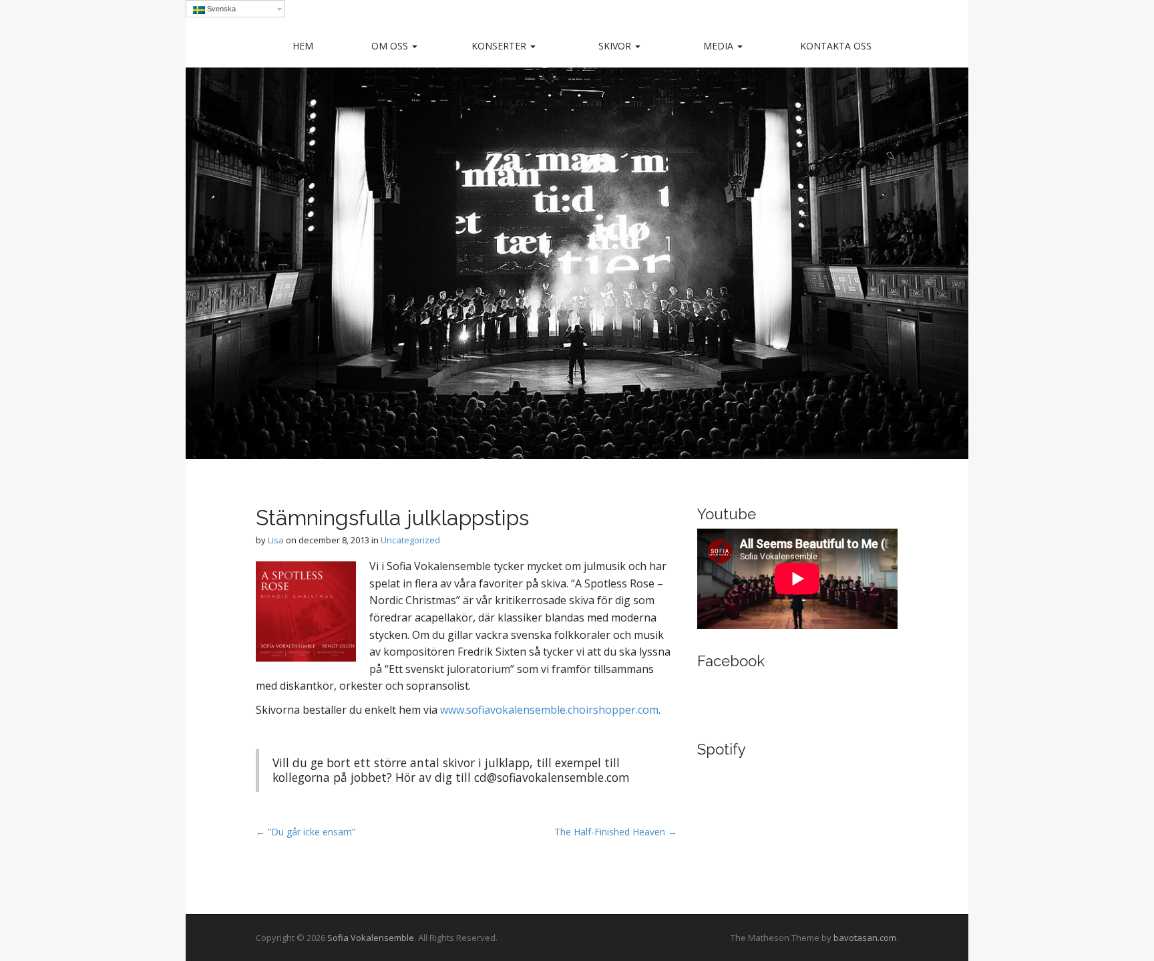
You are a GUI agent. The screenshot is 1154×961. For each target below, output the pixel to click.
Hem (303, 45)
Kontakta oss (836, 45)
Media (719, 45)
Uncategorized (410, 540)
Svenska (220, 9)
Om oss (391, 45)
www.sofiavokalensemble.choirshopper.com (549, 709)
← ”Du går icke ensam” (305, 831)
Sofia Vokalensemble (370, 938)
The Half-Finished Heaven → (615, 831)
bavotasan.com (864, 938)
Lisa (276, 540)
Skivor (616, 45)
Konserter (500, 45)
